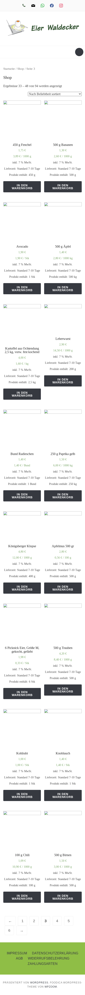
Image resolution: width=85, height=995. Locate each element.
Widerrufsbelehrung (48, 958)
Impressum (17, 953)
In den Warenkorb (22, 187)
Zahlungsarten (43, 963)
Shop (20, 68)
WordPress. (39, 982)
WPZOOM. (51, 986)
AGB (19, 958)
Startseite (9, 68)
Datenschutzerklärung (55, 953)
